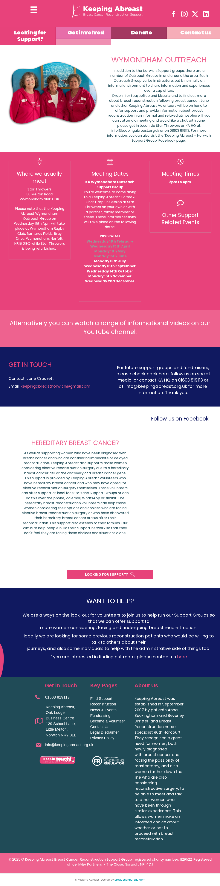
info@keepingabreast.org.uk (69, 745)
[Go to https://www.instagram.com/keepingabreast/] (184, 14)
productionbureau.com (130, 879)
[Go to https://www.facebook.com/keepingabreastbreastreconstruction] (173, 14)
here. (182, 657)
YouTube (96, 332)
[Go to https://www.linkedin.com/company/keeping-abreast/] (206, 14)
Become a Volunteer (107, 721)
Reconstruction (103, 704)
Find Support (101, 698)
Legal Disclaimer (104, 732)
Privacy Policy (102, 738)
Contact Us (99, 727)
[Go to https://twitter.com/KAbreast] (195, 14)
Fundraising (100, 715)
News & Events (103, 710)
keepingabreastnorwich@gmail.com (56, 386)
